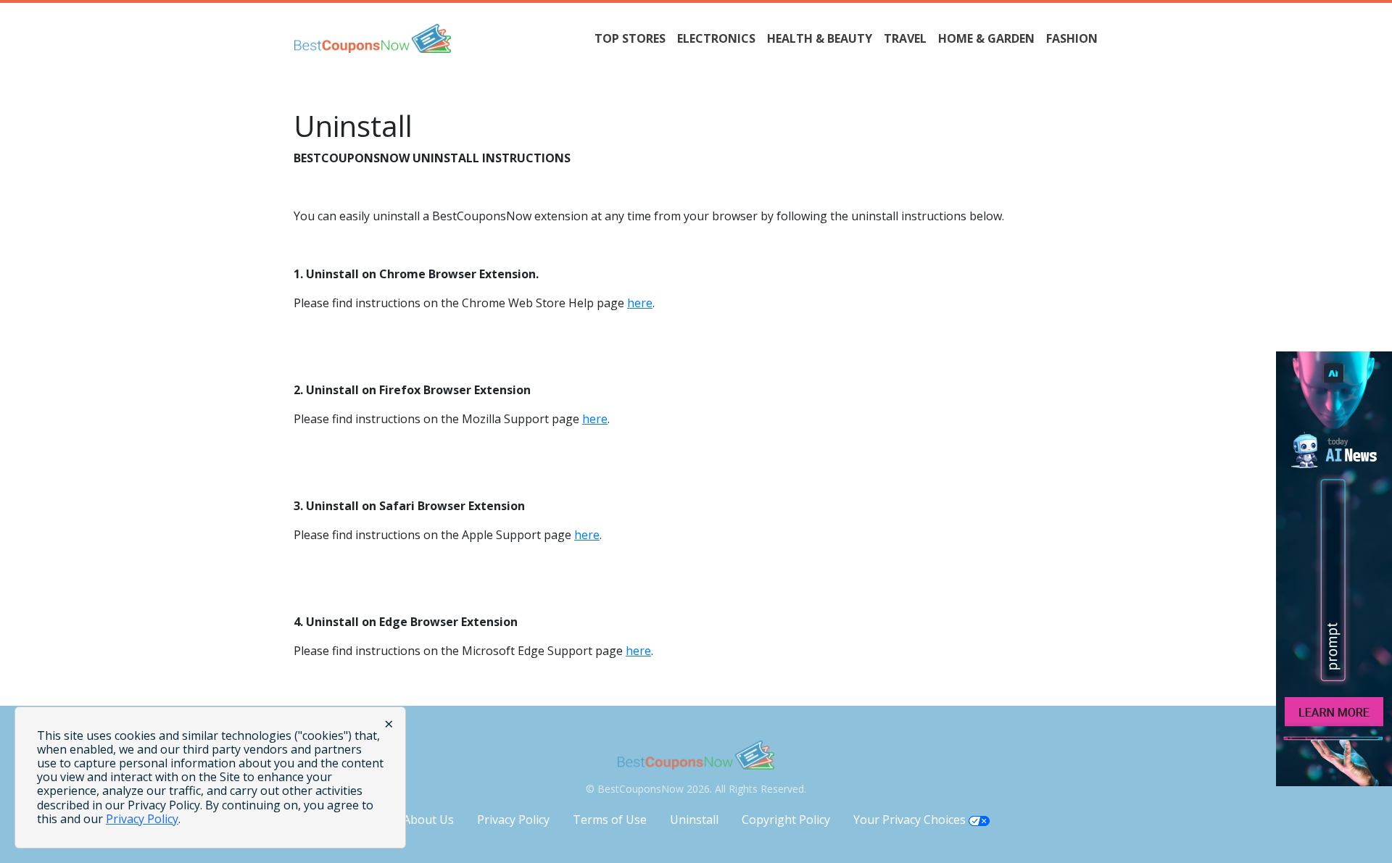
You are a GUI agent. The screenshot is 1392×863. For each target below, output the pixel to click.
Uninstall (694, 819)
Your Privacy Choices (911, 819)
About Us (428, 819)
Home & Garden (986, 38)
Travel (905, 38)
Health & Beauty (819, 38)
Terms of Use (610, 819)
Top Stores (630, 38)
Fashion (1072, 38)
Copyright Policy (786, 819)
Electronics (716, 38)
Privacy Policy (513, 819)
